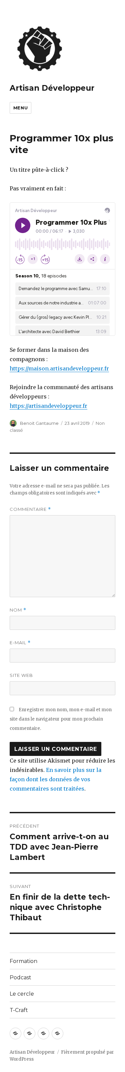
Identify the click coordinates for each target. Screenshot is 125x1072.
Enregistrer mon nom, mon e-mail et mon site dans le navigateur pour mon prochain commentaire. (61, 719)
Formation (23, 961)
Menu (20, 107)
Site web (21, 675)
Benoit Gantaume (39, 423)
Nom (18, 610)
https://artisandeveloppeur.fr (48, 405)
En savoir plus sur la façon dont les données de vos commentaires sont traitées (55, 779)
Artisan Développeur (52, 88)
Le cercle (22, 994)
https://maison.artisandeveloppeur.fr (59, 368)
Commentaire (30, 509)
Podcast (20, 977)
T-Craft (19, 1010)
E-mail (20, 643)
